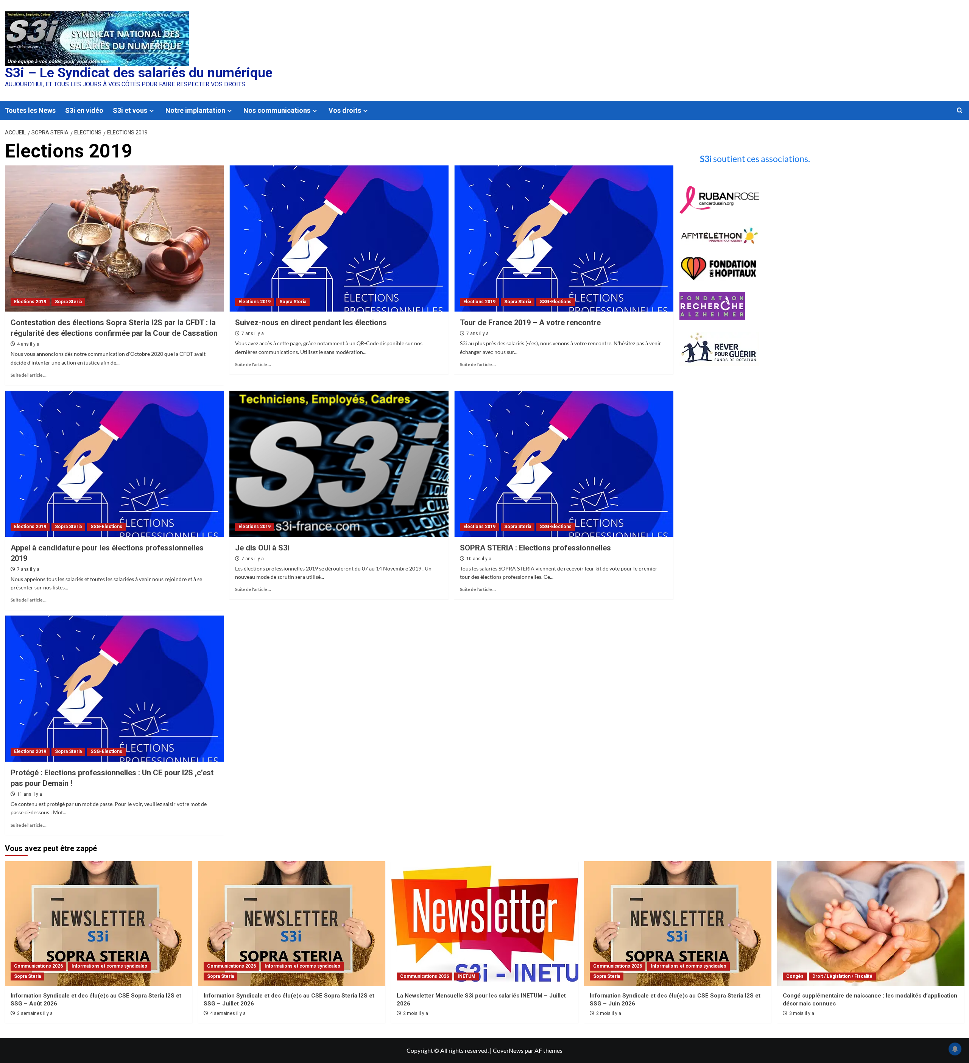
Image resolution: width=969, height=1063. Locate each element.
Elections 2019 (30, 301)
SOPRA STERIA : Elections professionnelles (535, 547)
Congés (795, 976)
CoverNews (508, 1050)
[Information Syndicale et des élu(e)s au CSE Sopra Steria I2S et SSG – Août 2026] (98, 923)
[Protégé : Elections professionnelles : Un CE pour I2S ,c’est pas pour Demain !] (114, 689)
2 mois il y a (415, 1013)
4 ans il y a (28, 344)
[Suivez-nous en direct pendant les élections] (339, 238)
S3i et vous (130, 110)
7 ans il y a (252, 333)
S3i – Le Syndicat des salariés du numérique (139, 73)
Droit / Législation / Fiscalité (842, 976)
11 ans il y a (29, 794)
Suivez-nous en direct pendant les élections (311, 322)
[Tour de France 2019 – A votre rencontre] (563, 238)
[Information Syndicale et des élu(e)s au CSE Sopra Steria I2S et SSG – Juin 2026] (677, 923)
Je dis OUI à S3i (262, 547)
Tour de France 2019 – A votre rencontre (530, 322)
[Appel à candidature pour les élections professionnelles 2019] (114, 464)
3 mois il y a (801, 1013)
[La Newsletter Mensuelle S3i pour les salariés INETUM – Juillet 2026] (484, 923)
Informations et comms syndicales (109, 966)
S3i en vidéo (84, 110)
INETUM (466, 976)
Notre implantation (195, 110)
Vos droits (345, 110)
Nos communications (276, 110)
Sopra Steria (68, 301)
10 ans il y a (478, 558)
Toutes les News (30, 110)
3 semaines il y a (35, 1013)
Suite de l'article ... (29, 375)
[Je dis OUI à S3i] (339, 464)
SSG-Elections (556, 301)
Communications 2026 (38, 966)
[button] (959, 110)
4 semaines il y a (228, 1013)
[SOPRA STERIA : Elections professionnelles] (563, 464)
